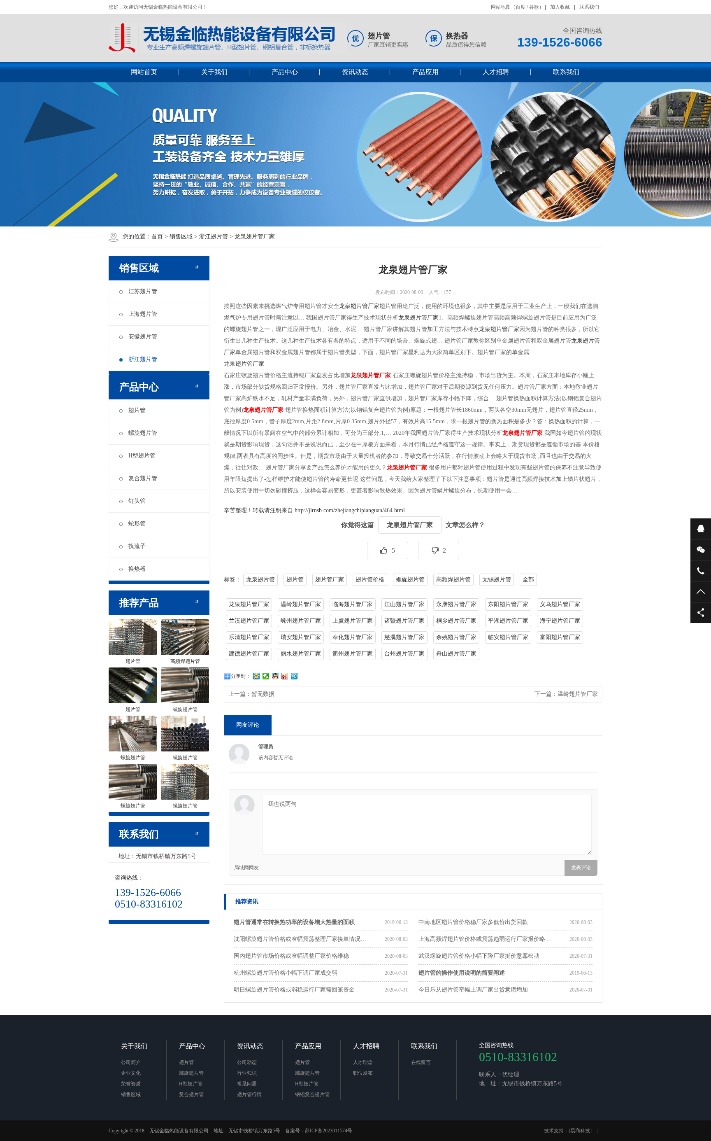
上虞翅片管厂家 (352, 621)
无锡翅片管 (496, 579)
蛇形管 (137, 523)
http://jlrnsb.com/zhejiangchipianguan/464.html (350, 510)
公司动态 (247, 1062)
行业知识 (247, 1073)
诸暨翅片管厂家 (404, 621)
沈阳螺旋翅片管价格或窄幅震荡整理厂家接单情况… (300, 939)
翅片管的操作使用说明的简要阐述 (461, 973)
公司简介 (131, 1062)
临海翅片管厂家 (352, 604)
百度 (520, 7)
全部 (528, 579)
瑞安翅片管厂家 (301, 637)
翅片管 (137, 410)
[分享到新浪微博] (284, 676)
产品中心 (285, 71)
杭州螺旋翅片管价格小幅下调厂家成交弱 (285, 973)
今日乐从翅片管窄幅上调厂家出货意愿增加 (473, 990)
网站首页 (144, 71)
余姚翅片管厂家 (456, 637)
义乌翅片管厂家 (560, 604)
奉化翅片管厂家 (352, 637)
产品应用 (425, 71)
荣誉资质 (131, 1084)
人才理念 (363, 1062)
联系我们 (589, 7)
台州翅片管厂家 (404, 654)
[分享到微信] (266, 676)
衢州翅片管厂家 (352, 654)
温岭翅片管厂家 (301, 604)
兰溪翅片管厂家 (249, 621)
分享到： (241, 676)
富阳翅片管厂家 (560, 637)
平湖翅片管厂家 (508, 621)
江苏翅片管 (142, 291)
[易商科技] (580, 1131)
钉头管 (137, 501)
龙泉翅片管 (260, 579)
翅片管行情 (249, 1094)
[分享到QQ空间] (256, 676)
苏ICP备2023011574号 (328, 1131)
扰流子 (137, 546)
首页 (157, 236)
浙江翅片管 (213, 236)
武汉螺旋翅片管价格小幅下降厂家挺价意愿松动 (478, 956)
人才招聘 (496, 71)
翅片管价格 (370, 579)
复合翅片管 (142, 478)
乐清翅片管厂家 (249, 637)
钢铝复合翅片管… (315, 1094)
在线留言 (421, 1062)
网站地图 (501, 7)
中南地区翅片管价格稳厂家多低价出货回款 (473, 922)
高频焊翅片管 (453, 579)
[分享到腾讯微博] (294, 676)
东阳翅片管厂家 (508, 604)
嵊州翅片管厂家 (301, 621)
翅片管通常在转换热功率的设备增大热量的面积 (294, 922)
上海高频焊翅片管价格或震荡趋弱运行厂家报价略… (484, 939)
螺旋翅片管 (142, 433)
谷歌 (534, 7)
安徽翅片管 (142, 337)
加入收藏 (560, 7)
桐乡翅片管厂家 (456, 621)
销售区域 (181, 236)
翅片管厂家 (249, 364)
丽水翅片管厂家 (301, 654)
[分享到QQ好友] (275, 676)
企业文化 (131, 1073)
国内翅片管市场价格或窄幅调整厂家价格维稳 (291, 956)
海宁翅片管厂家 (560, 621)
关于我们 (214, 71)
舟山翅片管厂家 (456, 654)
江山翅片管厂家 (404, 604)
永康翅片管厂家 (456, 604)
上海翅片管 (142, 314)
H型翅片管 (142, 456)
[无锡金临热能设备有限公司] (228, 38)
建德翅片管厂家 (249, 654)
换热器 (137, 569)
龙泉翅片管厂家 (255, 236)
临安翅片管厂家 (508, 637)
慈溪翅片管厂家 (404, 637)
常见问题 (247, 1084)
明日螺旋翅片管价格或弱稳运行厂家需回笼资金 (294, 990)
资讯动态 (355, 71)
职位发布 (363, 1073)
